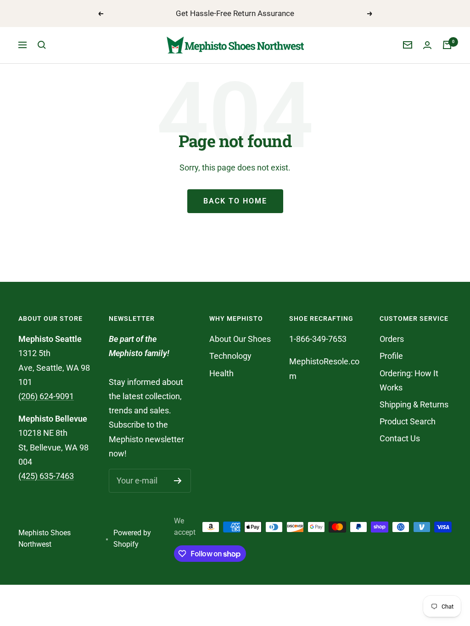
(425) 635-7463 (46, 476)
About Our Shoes (240, 339)
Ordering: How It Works (409, 380)
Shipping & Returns (414, 404)
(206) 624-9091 (46, 396)
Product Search (408, 421)
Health (221, 373)
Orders (392, 339)
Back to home (235, 201)
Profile (391, 356)
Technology (230, 356)
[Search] (42, 45)
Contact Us (400, 438)
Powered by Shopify (132, 538)
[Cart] (447, 45)
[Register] (178, 481)
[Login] (427, 45)
